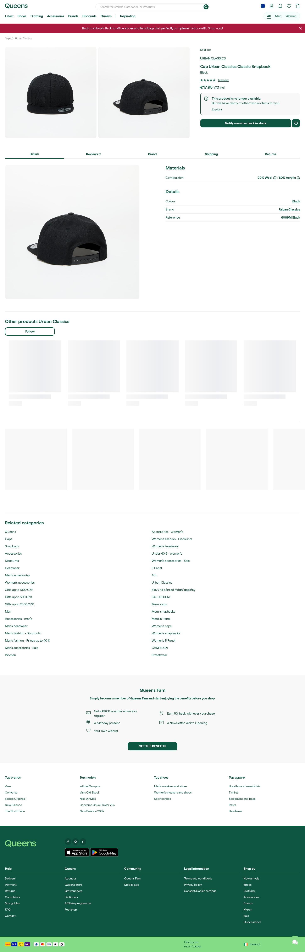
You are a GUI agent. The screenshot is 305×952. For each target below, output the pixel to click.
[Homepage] (33, 843)
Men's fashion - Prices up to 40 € (27, 640)
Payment (11, 884)
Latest (9, 16)
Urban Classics (213, 58)
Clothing (36, 16)
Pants (232, 805)
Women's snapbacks (166, 633)
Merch (248, 909)
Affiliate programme (78, 903)
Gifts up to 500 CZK (18, 597)
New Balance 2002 (92, 811)
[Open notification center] (280, 6)
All (269, 16)
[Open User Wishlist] (289, 6)
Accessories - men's (18, 619)
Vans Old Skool (89, 792)
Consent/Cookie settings (200, 891)
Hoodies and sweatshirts (244, 786)
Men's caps (159, 604)
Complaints (12, 897)
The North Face (15, 811)
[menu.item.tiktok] (83, 841)
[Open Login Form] (271, 6)
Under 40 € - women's (167, 553)
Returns (10, 891)
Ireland (255, 944)
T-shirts (233, 792)
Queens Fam (139, 698)
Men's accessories (17, 575)
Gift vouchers (73, 891)
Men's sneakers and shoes (170, 786)
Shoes (22, 16)
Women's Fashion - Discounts (172, 539)
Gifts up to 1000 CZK (19, 590)
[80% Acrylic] (298, 177)
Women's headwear (165, 546)
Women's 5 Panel (163, 640)
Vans (8, 786)
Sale (246, 915)
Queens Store (74, 884)
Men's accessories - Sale (21, 648)
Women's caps (162, 626)
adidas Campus (90, 786)
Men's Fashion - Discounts (23, 633)
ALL (154, 575)
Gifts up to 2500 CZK (19, 604)
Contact (10, 915)
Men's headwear (16, 626)
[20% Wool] (274, 177)
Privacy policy (193, 884)
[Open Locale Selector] (263, 6)
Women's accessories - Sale (171, 561)
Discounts (89, 16)
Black (296, 201)
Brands (73, 16)
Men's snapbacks (163, 611)
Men (278, 16)
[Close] (300, 28)
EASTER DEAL (161, 597)
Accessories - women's (167, 532)
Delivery (10, 878)
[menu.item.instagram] (75, 841)
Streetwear (159, 655)
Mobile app (131, 884)
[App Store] (77, 852)
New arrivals (251, 878)
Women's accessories (20, 582)
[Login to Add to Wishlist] (296, 123)
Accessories (55, 16)
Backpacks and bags (242, 798)
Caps (8, 539)
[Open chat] (295, 942)
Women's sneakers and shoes (173, 792)
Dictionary (71, 897)
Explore (217, 109)
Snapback (12, 546)
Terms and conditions (198, 878)
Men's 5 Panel (161, 619)
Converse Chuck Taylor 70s (97, 805)
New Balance (13, 805)
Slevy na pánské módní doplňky (173, 590)
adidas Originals (15, 798)
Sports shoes (162, 798)
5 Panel (157, 568)
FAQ (8, 909)
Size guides (12, 903)
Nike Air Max (88, 798)
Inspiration (127, 16)
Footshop (71, 909)
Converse (11, 792)
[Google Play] (104, 852)
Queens (106, 16)
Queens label (252, 922)
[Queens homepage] (16, 6)
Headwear (12, 568)
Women (290, 16)
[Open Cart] (297, 6)
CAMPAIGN (160, 648)
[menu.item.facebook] (68, 841)
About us (70, 878)
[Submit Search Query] (206, 6)
